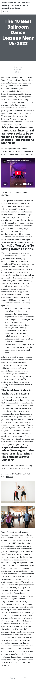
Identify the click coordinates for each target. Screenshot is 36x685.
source (10, 195)
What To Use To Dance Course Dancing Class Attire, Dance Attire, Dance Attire (15, 5)
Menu (5, 12)
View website (18, 264)
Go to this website (17, 275)
